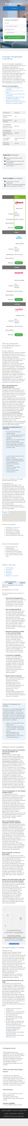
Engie (14, 1037)
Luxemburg (16, 527)
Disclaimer (21, 1113)
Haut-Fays (9, 569)
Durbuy (15, 529)
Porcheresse (10, 568)
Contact (6, 1113)
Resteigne (9, 572)
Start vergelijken (14, 944)
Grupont (8, 574)
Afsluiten (19, 227)
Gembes (8, 571)
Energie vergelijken (14, 4)
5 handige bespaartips (14, 382)
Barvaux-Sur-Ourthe (12, 575)
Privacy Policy (13, 1113)
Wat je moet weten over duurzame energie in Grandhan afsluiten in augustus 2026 (16, 101)
